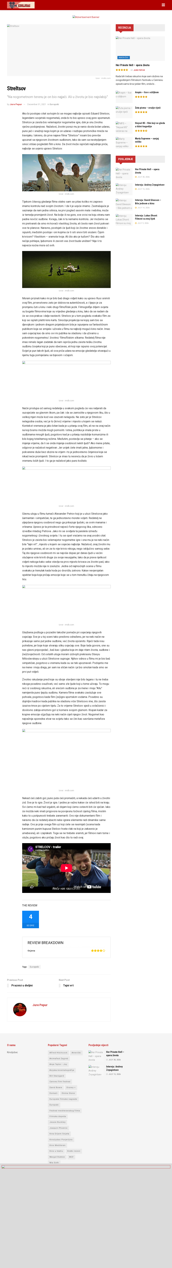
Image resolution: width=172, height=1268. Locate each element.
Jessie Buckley (58, 1122)
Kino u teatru (56, 1151)
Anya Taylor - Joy (58, 1064)
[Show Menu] (163, 5)
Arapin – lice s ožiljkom (147, 92)
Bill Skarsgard (57, 1076)
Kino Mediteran (58, 1145)
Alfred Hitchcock (58, 1053)
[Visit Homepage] (21, 5)
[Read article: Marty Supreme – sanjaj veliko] (124, 143)
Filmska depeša (58, 1116)
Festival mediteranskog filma (65, 1111)
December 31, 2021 (36, 104)
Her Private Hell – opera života (132, 65)
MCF (71, 1157)
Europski (54, 104)
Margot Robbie (57, 1157)
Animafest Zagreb (59, 1059)
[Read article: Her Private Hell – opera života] (140, 48)
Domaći (53, 1093)
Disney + (71, 1087)
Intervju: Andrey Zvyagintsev (149, 184)
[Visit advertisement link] (86, 19)
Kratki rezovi (73, 1151)
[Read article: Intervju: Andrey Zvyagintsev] (124, 189)
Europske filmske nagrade (63, 1099)
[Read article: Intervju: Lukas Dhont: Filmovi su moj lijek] (124, 220)
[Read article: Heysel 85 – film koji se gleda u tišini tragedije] (124, 128)
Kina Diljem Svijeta (59, 1134)
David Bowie (56, 1087)
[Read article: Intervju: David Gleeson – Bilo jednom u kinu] (124, 205)
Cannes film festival (60, 1082)
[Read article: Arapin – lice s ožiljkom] (124, 97)
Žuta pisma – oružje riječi (148, 107)
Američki (123, 57)
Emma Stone (68, 1093)
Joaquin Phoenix (58, 1128)
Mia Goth (54, 1163)
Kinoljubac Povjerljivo (61, 1140)
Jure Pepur (16, 104)
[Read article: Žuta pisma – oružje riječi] (124, 112)
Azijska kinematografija (62, 1070)
